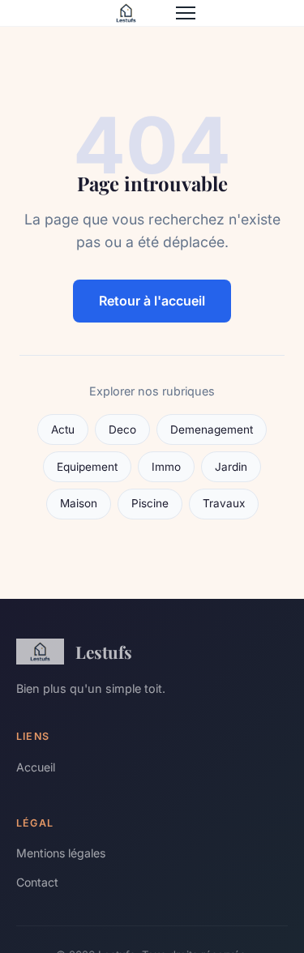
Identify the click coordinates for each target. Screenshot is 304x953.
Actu (63, 429)
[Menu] (185, 13)
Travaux (224, 503)
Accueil (35, 767)
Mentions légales (60, 853)
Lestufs (103, 651)
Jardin (231, 466)
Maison (78, 503)
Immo (166, 466)
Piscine (150, 503)
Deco (122, 429)
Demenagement (211, 429)
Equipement (87, 466)
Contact (37, 882)
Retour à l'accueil (152, 301)
